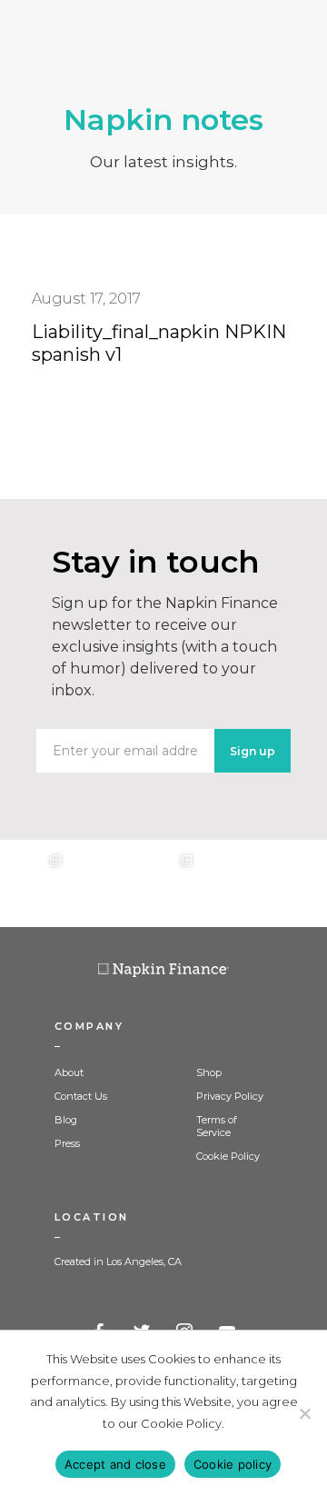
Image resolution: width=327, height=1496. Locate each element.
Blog (65, 1119)
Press (67, 1143)
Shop (209, 1072)
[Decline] (304, 1413)
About (69, 1072)
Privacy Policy (229, 1096)
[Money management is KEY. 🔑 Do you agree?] (294, 883)
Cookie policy (232, 1464)
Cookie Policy (228, 1156)
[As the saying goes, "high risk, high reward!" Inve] (98, 883)
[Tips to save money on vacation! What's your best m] (163, 883)
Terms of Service (216, 1126)
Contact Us (80, 1096)
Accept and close (115, 1464)
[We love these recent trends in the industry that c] (32, 883)
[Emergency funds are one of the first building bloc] (229, 883)
